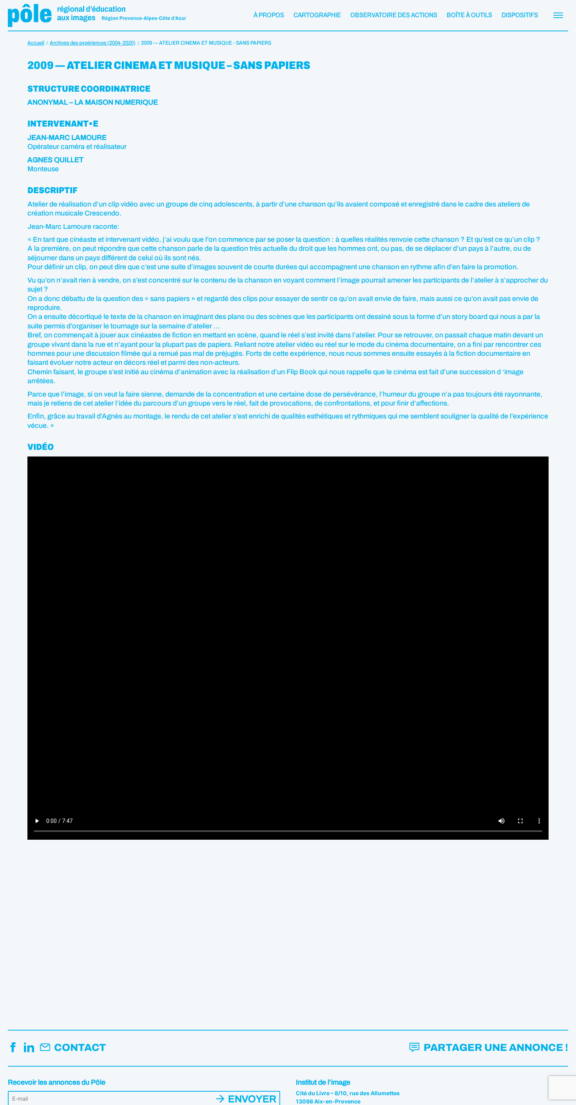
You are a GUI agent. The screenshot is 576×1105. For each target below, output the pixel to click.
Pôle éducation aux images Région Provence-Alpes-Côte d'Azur (97, 15)
